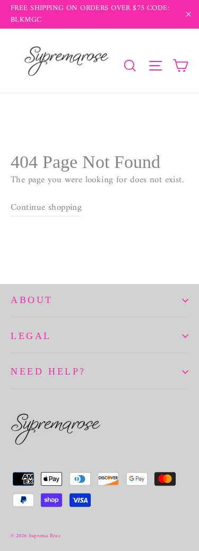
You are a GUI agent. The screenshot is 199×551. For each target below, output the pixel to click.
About (32, 300)
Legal (31, 336)
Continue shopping (46, 208)
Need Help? (48, 371)
